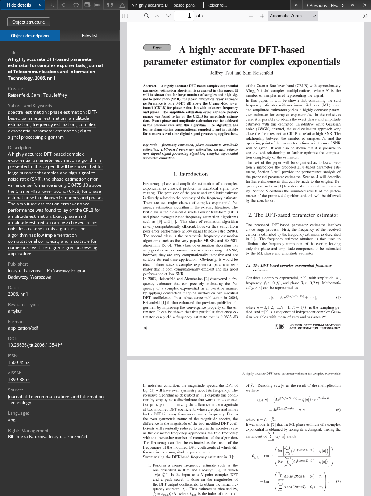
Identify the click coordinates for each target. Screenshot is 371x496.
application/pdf (23, 328)
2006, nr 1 (18, 294)
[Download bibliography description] (97, 5)
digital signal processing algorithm (50, 134)
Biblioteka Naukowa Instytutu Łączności (47, 436)
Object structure (28, 22)
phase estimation (67, 112)
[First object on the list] (296, 5)
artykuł (15, 311)
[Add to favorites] (76, 5)
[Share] (63, 5)
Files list (89, 35)
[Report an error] (122, 5)
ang (12, 419)
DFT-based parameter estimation (52, 115)
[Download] (51, 5)
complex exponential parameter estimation (52, 127)
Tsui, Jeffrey (55, 95)
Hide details (19, 5)
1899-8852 (19, 379)
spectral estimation (27, 112)
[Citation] (110, 5)
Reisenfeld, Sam (24, 95)
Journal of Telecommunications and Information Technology (56, 399)
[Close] (365, 5)
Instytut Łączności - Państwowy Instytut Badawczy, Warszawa (47, 273)
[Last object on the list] (353, 5)
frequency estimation (54, 124)
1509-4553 (19, 362)
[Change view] (86, 5)
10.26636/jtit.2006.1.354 (32, 345)
